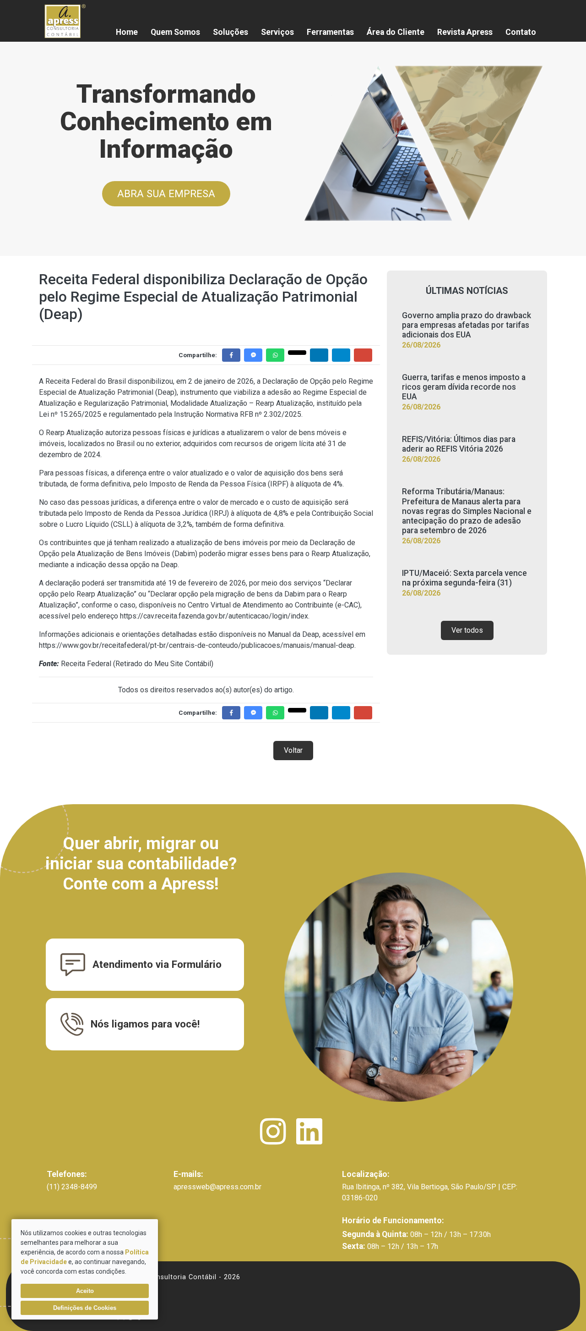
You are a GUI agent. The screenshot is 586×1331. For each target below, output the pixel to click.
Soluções (230, 32)
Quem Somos (175, 32)
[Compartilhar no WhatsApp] (275, 355)
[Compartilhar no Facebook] (231, 355)
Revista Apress (465, 32)
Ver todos (467, 630)
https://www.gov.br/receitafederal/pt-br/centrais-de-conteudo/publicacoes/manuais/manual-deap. (197, 645)
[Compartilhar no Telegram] (341, 355)
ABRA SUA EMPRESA (166, 193)
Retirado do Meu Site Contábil (163, 663)
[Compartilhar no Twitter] (297, 352)
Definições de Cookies (84, 1307)
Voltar (293, 750)
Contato (520, 32)
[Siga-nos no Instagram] (274, 1140)
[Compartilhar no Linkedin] (319, 355)
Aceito (85, 1290)
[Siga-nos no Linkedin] (309, 1140)
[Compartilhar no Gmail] (363, 355)
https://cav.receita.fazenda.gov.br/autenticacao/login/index (214, 616)
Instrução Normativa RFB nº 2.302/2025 (237, 414)
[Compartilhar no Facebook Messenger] (253, 355)
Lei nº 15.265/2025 (70, 414)
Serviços (277, 32)
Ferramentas (330, 32)
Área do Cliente (395, 32)
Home (127, 32)
